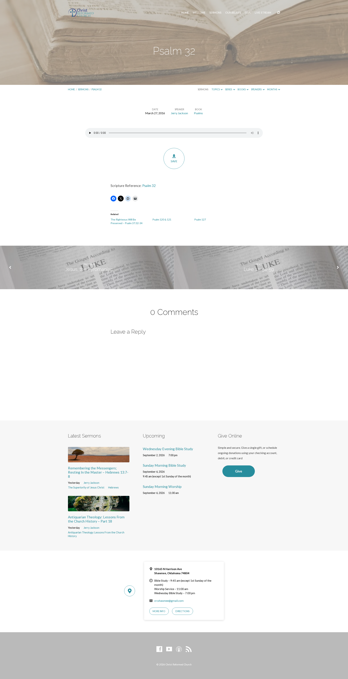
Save (174, 161)
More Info (159, 611)
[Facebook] (159, 649)
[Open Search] (278, 12)
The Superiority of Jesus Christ (86, 487)
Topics (216, 89)
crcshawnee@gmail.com (169, 600)
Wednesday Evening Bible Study (168, 449)
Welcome (199, 12)
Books (242, 89)
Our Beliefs (233, 12)
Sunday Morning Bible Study (164, 465)
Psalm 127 (200, 219)
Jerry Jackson (179, 113)
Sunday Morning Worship (162, 486)
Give (248, 12)
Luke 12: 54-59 (259, 269)
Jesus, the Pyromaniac (89, 269)
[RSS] (189, 649)
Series (228, 89)
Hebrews (113, 487)
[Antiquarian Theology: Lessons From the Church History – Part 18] (98, 508)
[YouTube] (169, 649)
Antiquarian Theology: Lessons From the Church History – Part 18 (96, 519)
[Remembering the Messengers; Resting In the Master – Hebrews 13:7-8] (98, 459)
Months (272, 89)
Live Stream (263, 12)
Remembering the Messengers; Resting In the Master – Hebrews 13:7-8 (98, 472)
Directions (182, 611)
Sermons (215, 12)
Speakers (256, 89)
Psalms (198, 113)
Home (185, 12)
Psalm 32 (97, 89)
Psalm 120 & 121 (161, 219)
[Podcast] (179, 649)
